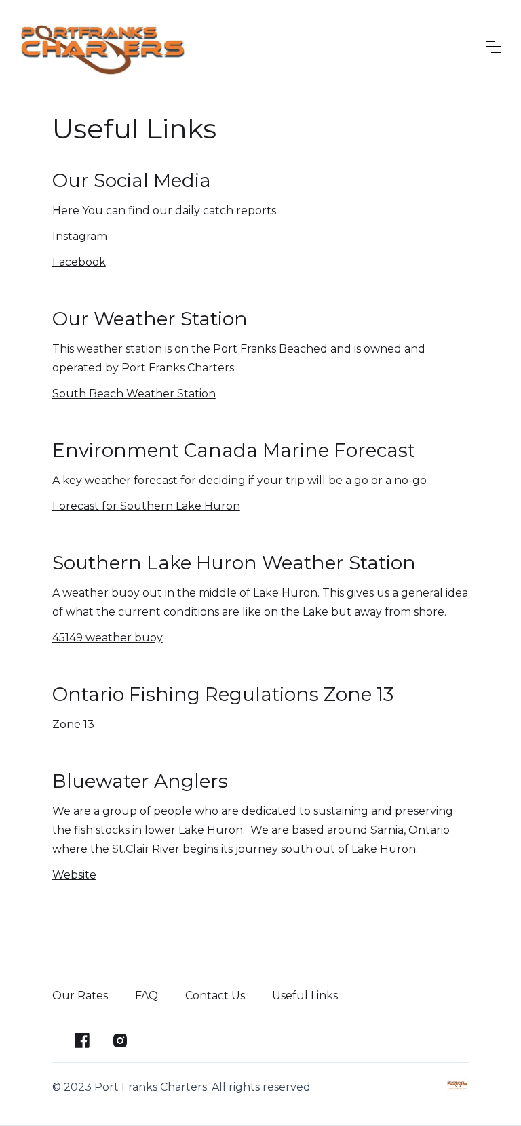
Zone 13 (73, 724)
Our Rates (80, 995)
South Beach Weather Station (134, 393)
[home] (102, 47)
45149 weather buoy (107, 637)
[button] (493, 47)
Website (74, 874)
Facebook (79, 262)
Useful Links (305, 995)
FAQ (146, 995)
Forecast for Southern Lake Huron (146, 506)
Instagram (79, 236)
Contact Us (215, 995)
